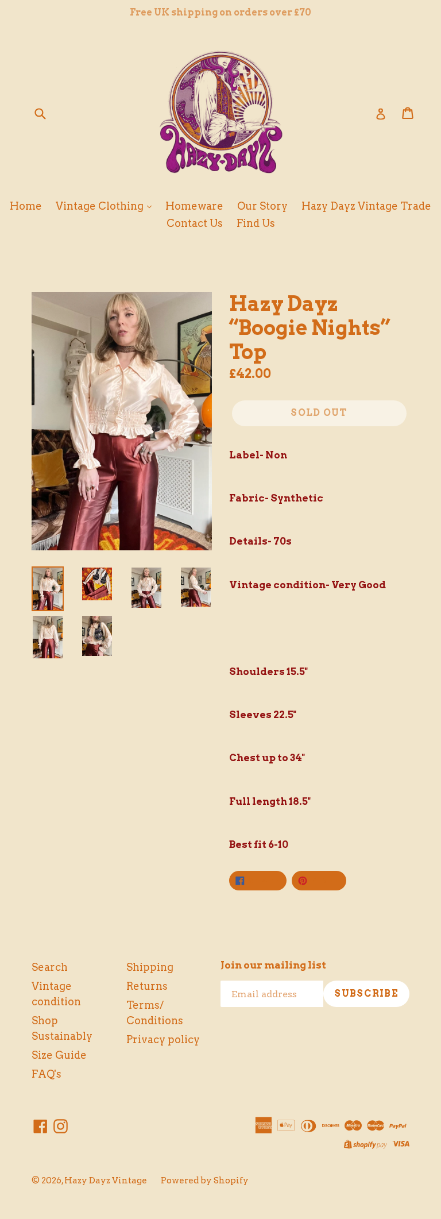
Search (50, 967)
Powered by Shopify (205, 1180)
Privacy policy (163, 1039)
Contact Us (195, 223)
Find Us (256, 223)
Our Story (262, 206)
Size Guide (59, 1055)
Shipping (149, 967)
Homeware (194, 206)
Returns (147, 986)
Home (26, 206)
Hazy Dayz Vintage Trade (366, 206)
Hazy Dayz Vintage (105, 1180)
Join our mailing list (273, 965)
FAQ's (46, 1074)
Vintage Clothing (101, 206)
